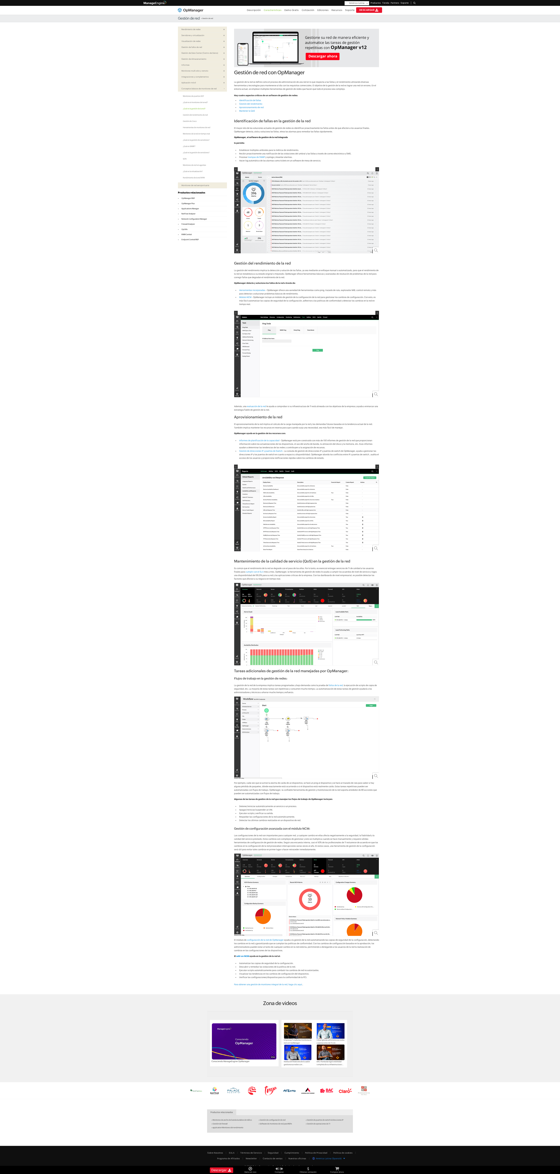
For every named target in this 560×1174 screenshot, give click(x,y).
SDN (185, 159)
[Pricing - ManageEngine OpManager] (337, 1168)
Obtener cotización (308, 1172)
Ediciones (323, 10)
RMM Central (186, 234)
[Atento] (289, 1090)
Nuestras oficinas (297, 1159)
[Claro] (345, 1090)
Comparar (279, 1172)
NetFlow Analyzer (188, 214)
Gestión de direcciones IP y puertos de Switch (260, 451)
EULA (231, 1153)
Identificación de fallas (250, 100)
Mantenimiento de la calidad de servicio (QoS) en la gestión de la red (292, 561)
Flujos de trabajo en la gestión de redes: (260, 678)
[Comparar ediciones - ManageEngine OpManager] (279, 1168)
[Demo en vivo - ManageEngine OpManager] (250, 1168)
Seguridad (273, 1153)
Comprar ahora (337, 1172)
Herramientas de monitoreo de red (196, 128)
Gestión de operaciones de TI (318, 1124)
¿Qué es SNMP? (189, 146)
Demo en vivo (250, 1172)
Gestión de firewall (220, 1124)
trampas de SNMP (256, 157)
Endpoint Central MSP (190, 240)
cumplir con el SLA (255, 572)
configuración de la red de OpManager (265, 940)
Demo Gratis (291, 10)
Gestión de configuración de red (273, 1120)
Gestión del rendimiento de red (195, 115)
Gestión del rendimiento (250, 104)
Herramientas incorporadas (252, 290)
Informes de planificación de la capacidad (259, 440)
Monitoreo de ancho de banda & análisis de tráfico (232, 1120)
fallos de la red (336, 685)
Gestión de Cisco (190, 121)
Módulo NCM (245, 297)
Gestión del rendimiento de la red (262, 263)
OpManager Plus (188, 204)
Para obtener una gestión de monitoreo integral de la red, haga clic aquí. (268, 984)
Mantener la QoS (247, 111)
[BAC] (326, 1090)
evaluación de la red (256, 406)
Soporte (350, 10)
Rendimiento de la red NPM (194, 178)
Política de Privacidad (316, 1153)
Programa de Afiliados (228, 1159)
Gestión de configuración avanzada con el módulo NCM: (272, 828)
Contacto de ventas (272, 1159)
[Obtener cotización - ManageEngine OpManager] (308, 1168)
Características (273, 10)
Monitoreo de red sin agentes (194, 165)
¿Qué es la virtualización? (193, 171)
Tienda (385, 3)
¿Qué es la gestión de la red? (194, 109)
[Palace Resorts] (233, 1090)
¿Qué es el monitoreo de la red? (195, 102)
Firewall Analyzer (188, 224)
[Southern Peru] (252, 1090)
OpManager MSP (188, 198)
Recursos (336, 10)
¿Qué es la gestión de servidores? (196, 140)
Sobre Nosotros (215, 1153)
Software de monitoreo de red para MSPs (276, 1124)
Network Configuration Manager (194, 219)
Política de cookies (343, 1153)
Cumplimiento (292, 1153)
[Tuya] (270, 1090)
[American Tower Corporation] (308, 1090)
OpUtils (184, 229)
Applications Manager (190, 209)
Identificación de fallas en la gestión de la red (272, 121)
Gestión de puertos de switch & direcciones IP (325, 1120)
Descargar (367, 10)
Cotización (308, 10)
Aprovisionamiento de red (251, 107)
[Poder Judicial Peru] (364, 1090)
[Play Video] (244, 1041)
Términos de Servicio (251, 1153)
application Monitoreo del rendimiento (228, 1128)
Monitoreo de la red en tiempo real (196, 134)
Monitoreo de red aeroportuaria (195, 185)
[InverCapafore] (196, 1090)
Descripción (254, 10)
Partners (395, 3)
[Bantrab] (214, 1090)
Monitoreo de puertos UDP (193, 96)
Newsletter (251, 1159)
